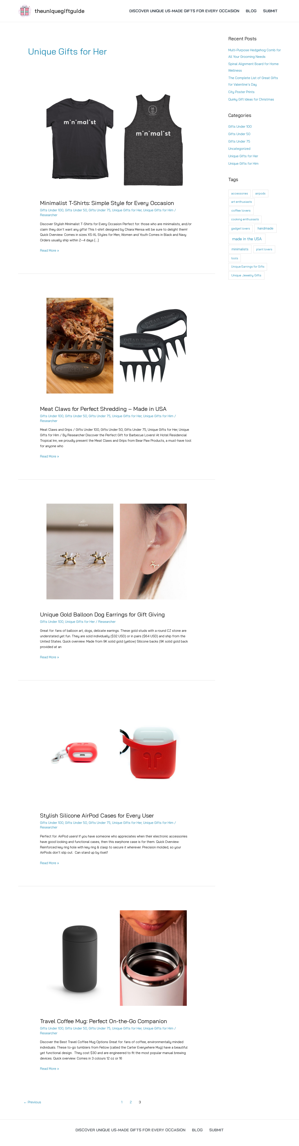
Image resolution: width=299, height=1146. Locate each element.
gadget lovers (240, 228)
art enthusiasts (241, 201)
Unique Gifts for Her (127, 210)
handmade (265, 228)
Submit (270, 10)
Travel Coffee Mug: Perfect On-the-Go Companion (103, 1021)
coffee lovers (241, 210)
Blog (251, 10)
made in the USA (247, 238)
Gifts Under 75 (100, 210)
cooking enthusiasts (245, 219)
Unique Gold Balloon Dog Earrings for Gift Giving (102, 614)
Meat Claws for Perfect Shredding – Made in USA (103, 408)
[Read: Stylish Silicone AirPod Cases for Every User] (116, 752)
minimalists (240, 249)
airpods (260, 193)
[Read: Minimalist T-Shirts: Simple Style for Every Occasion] (116, 140)
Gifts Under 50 (76, 210)
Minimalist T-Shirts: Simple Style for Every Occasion (107, 203)
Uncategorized (239, 149)
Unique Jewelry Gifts (246, 275)
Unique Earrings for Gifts (247, 266)
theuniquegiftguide (59, 10)
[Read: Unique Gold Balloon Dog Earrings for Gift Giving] (116, 551)
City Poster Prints (241, 92)
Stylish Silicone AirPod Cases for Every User (97, 815)
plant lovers (264, 249)
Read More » (49, 250)
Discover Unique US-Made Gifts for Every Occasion (184, 10)
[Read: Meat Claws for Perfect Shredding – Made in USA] (116, 345)
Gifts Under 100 (51, 210)
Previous (32, 1102)
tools (234, 258)
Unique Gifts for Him (158, 210)
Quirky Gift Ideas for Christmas (251, 99)
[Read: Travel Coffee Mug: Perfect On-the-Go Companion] (116, 958)
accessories (239, 193)
